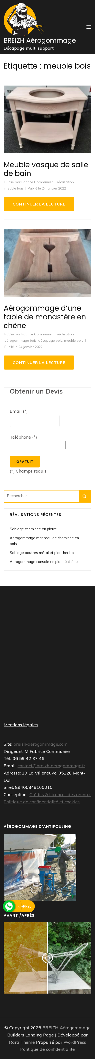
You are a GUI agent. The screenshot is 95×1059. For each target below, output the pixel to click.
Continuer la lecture (39, 204)
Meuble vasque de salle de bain (46, 169)
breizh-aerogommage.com (40, 744)
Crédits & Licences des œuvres (60, 794)
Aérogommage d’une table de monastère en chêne (45, 317)
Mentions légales (21, 724)
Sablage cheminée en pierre (33, 529)
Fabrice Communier (37, 182)
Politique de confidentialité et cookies (42, 802)
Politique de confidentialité (47, 1049)
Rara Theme (22, 1042)
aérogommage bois (20, 340)
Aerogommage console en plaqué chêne (44, 561)
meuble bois (14, 188)
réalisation (65, 182)
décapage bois (50, 340)
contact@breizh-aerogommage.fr (51, 765)
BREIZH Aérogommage (40, 40)
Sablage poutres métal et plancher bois (43, 552)
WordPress (75, 1042)
